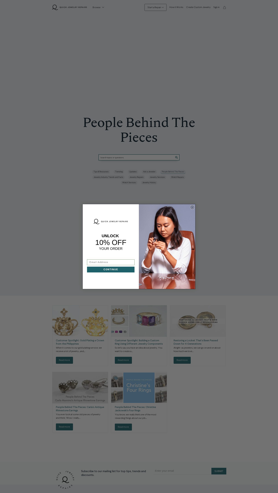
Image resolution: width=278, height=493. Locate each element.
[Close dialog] (192, 207)
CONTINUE (111, 269)
